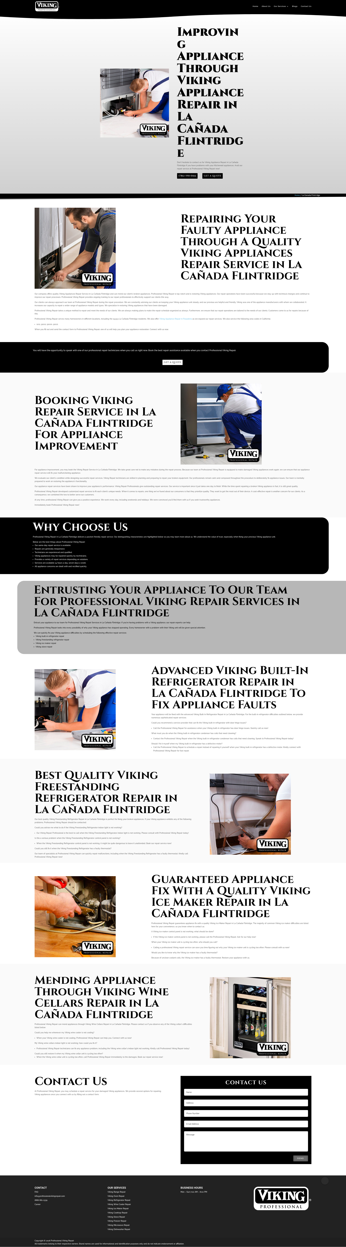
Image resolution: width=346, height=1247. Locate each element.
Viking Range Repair (117, 1192)
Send (300, 1158)
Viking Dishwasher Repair (119, 1229)
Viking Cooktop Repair (117, 1213)
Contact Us (306, 6)
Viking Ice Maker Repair (118, 1208)
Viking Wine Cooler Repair (119, 1204)
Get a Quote (212, 175)
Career (38, 1204)
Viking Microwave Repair (119, 1225)
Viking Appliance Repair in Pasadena (175, 319)
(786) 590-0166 (187, 175)
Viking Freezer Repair (117, 1221)
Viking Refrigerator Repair (119, 1200)
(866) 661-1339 (41, 1200)
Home (255, 6)
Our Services (280, 6)
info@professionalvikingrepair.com (50, 1196)
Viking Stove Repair (116, 1217)
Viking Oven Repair (116, 1196)
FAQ (36, 1192)
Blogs (294, 6)
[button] (325, 1181)
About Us (266, 6)
